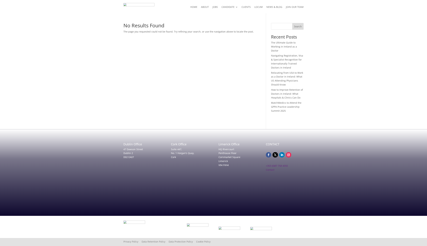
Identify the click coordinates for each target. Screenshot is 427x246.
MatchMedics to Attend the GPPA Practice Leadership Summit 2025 (286, 106)
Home (193, 6)
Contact (270, 169)
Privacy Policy (132, 241)
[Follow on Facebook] (268, 155)
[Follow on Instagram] (288, 155)
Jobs (215, 6)
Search (298, 26)
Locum (258, 6)
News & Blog (274, 6)
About (205, 6)
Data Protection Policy (182, 241)
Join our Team (295, 6)
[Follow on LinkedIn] (282, 155)
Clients (246, 6)
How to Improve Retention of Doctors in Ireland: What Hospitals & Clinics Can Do (287, 93)
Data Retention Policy (155, 241)
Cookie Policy (203, 241)
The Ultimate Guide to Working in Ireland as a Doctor (284, 46)
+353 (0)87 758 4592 (277, 165)
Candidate (228, 6)
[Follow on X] (275, 155)
